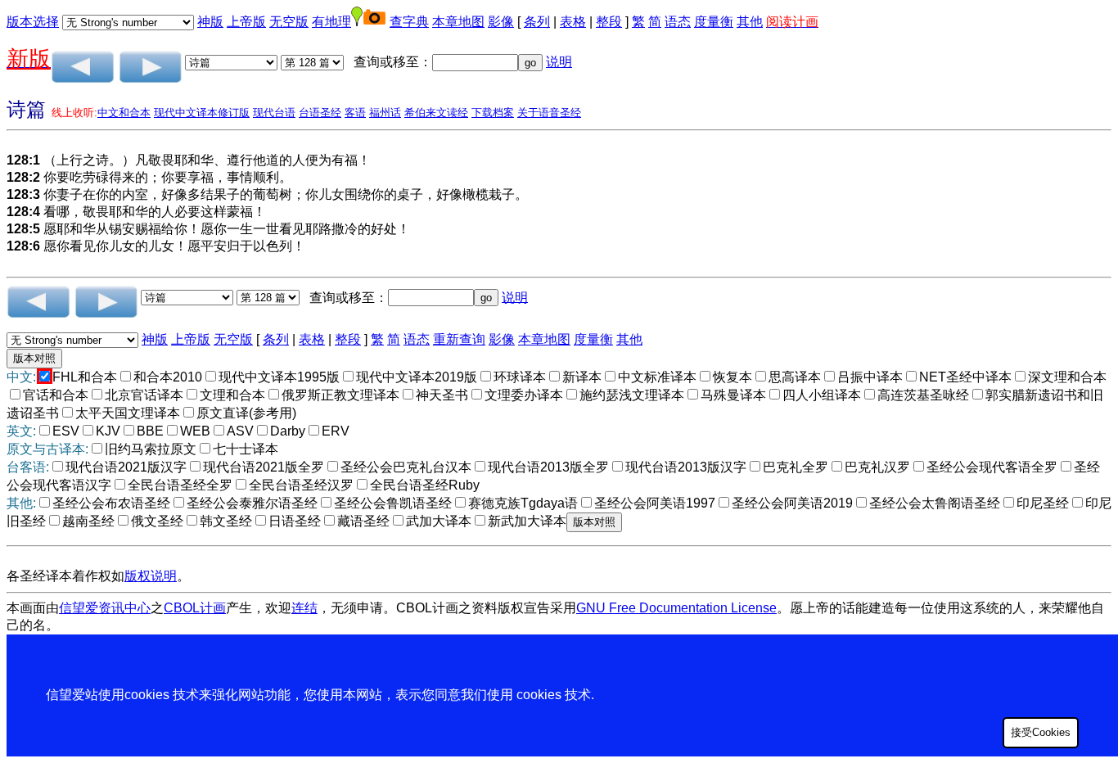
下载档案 (492, 112)
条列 (537, 22)
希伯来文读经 (436, 112)
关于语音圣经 (549, 112)
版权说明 (150, 576)
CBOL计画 (195, 608)
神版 (210, 22)
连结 (304, 608)
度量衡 (713, 22)
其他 (750, 22)
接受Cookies (1041, 732)
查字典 (409, 22)
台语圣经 (320, 112)
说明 (559, 62)
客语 (355, 112)
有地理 (331, 22)
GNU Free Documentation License (676, 608)
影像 (501, 22)
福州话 (385, 112)
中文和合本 (124, 112)
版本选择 (33, 22)
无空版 (289, 22)
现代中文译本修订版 (202, 112)
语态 (678, 22)
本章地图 (458, 22)
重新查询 (459, 339)
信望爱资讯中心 (105, 608)
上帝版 (246, 22)
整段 (609, 22)
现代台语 (274, 112)
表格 (573, 22)
